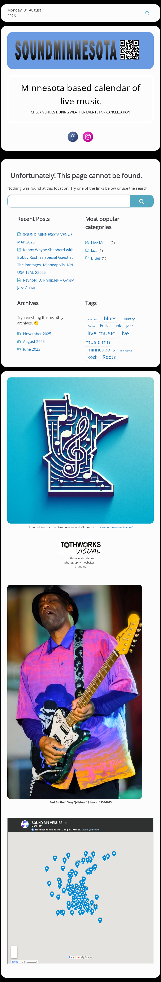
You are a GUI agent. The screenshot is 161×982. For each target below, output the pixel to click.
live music (101, 333)
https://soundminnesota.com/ (114, 527)
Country (128, 319)
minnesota (126, 350)
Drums (91, 326)
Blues (96, 258)
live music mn (107, 337)
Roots (109, 357)
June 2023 (31, 349)
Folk (104, 325)
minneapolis (101, 349)
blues (110, 318)
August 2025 (34, 341)
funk (117, 325)
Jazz (94, 250)
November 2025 (37, 333)
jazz (129, 325)
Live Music (100, 242)
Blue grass (93, 319)
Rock (92, 357)
